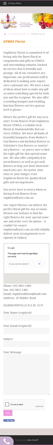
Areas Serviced (18, 33)
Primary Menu (14, 3)
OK (39, 264)
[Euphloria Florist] (26, 21)
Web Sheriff (32, 440)
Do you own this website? (19, 264)
